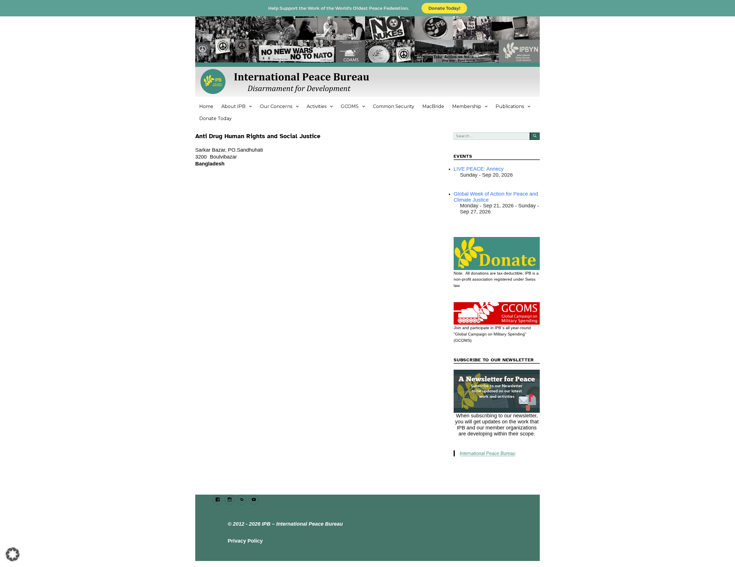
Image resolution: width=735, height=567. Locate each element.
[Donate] (497, 253)
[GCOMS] (497, 313)
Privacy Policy (245, 541)
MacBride (433, 106)
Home (206, 106)
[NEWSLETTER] (497, 391)
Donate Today (215, 118)
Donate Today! (444, 8)
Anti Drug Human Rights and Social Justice (257, 136)
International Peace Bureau (487, 453)
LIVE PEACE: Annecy (479, 169)
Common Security (393, 106)
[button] (12, 554)
